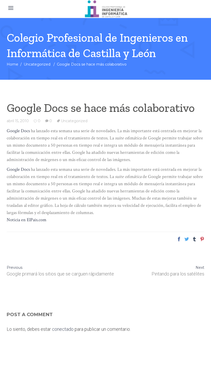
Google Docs (18, 131)
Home (12, 64)
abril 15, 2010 (18, 121)
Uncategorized (37, 64)
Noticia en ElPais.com (26, 220)
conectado (63, 329)
